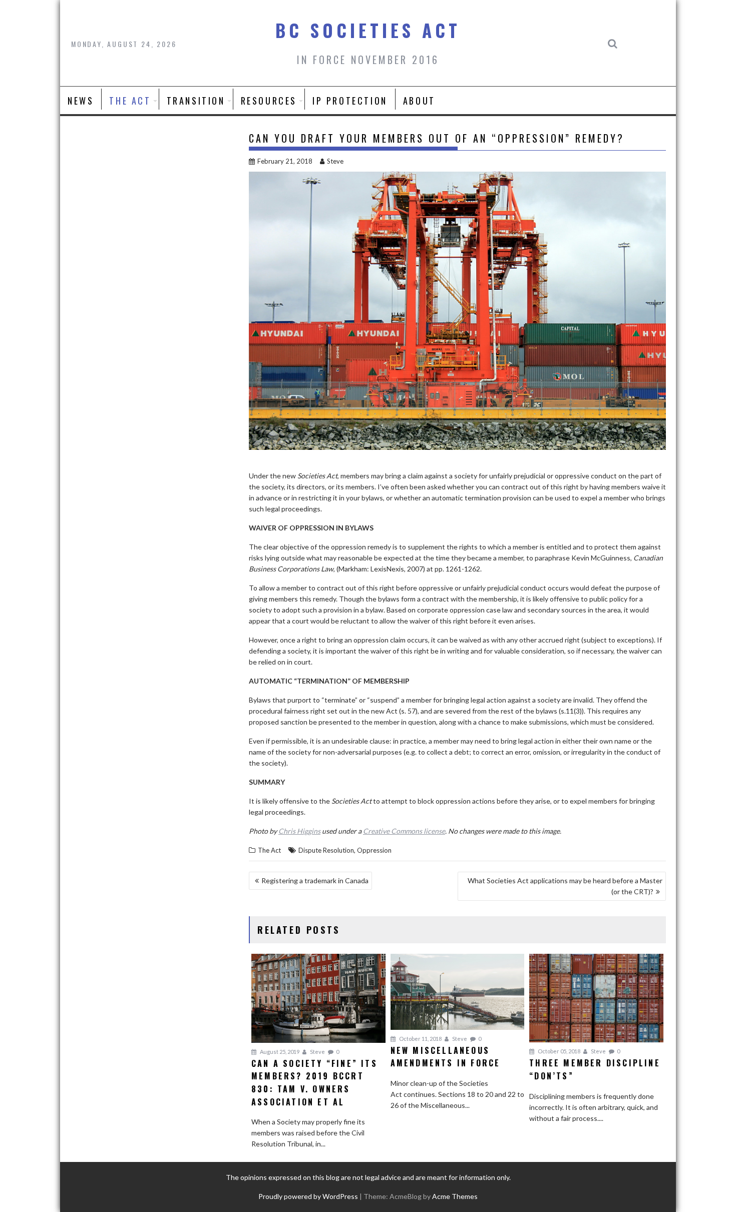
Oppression (374, 850)
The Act (130, 100)
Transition (196, 100)
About (419, 100)
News (81, 100)
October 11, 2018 (420, 1038)
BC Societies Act (368, 30)
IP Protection (350, 100)
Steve (335, 161)
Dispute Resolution (326, 850)
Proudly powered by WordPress (308, 1196)
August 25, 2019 (279, 1051)
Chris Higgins (299, 831)
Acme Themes (455, 1196)
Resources (269, 100)
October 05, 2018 (558, 1051)
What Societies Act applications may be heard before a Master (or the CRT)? (565, 886)
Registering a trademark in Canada (315, 880)
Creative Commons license (404, 831)
